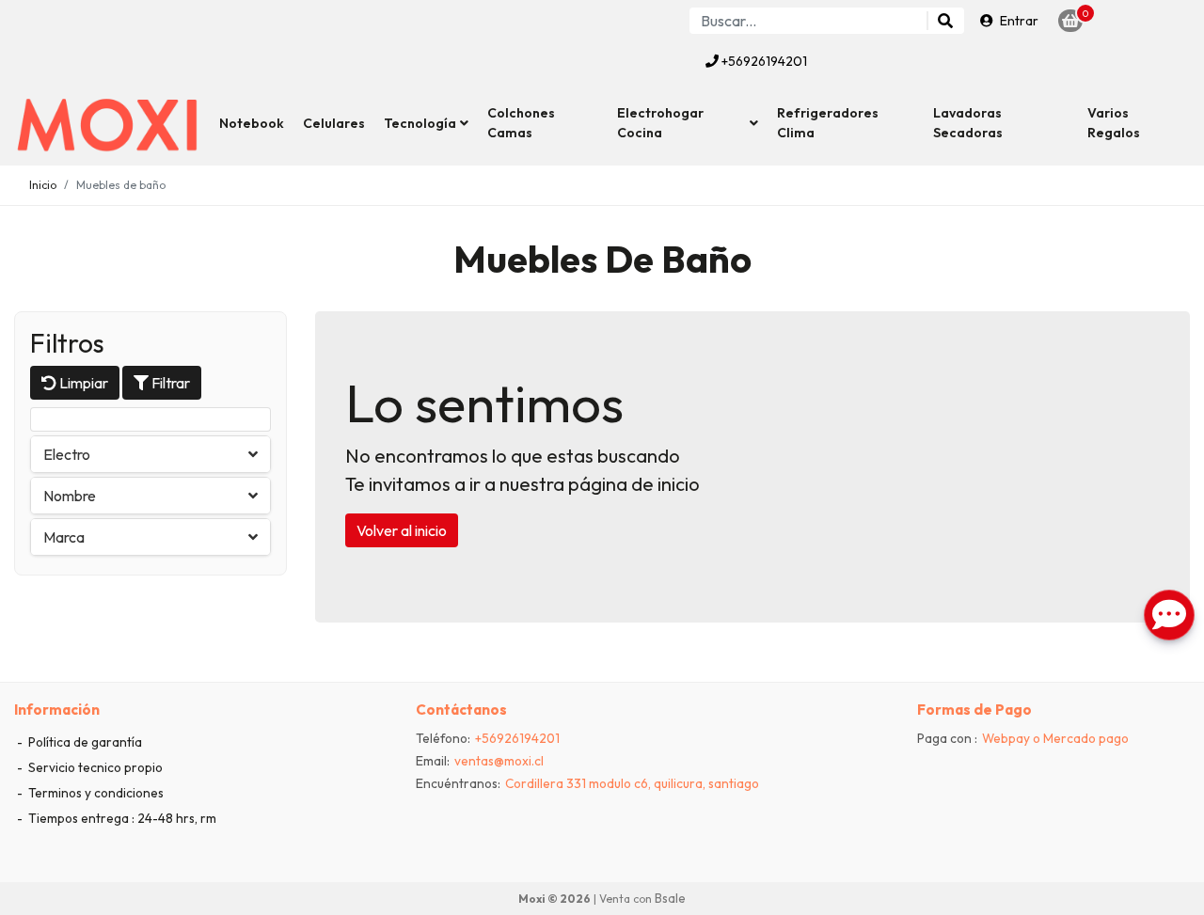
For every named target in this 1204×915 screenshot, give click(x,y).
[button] (426, 124)
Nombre (69, 495)
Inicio (42, 185)
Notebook (251, 123)
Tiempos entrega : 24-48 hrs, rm (120, 818)
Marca (64, 537)
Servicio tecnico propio (94, 767)
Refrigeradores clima (828, 122)
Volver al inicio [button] (401, 530)
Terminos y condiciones (94, 792)
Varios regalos (1113, 122)
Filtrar (169, 382)
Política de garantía (83, 742)
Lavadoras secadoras (968, 122)
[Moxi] (108, 124)
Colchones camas (521, 122)
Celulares (334, 123)
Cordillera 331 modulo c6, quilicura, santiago (632, 783)
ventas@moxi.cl (499, 760)
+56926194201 (763, 61)
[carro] (1070, 20)
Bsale (670, 898)
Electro (66, 454)
